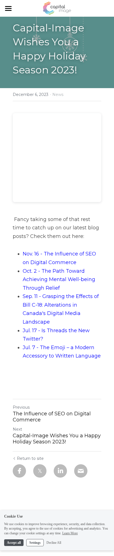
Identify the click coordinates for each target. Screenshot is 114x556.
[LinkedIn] (60, 471)
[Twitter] (39, 471)
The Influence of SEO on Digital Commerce (52, 417)
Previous (21, 407)
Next (17, 429)
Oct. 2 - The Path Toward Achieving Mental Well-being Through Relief (60, 279)
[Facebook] (19, 471)
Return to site (30, 458)
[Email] (80, 471)
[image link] (57, 8)
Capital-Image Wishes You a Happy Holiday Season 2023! (57, 439)
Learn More (70, 533)
